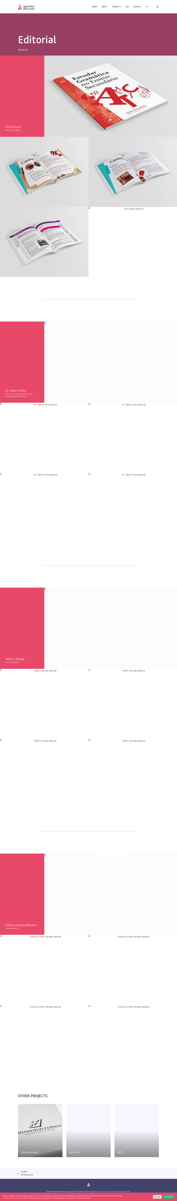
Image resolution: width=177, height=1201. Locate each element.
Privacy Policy (125, 1191)
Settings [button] (157, 1197)
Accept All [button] (168, 1197)
